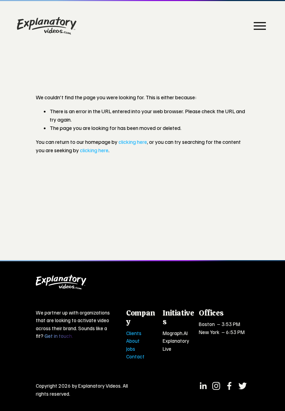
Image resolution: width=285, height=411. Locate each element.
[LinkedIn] (203, 386)
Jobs (130, 349)
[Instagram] (216, 386)
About (133, 341)
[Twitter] (242, 386)
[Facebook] (229, 386)
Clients (133, 333)
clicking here (133, 141)
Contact (135, 356)
